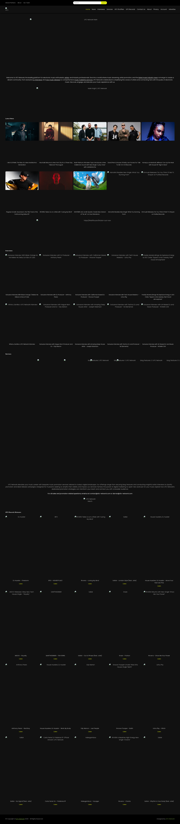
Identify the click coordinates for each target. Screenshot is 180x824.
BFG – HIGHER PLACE (55, 580)
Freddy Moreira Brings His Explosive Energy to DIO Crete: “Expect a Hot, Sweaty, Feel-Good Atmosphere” (158, 297)
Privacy (156, 9)
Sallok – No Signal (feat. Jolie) (20, 801)
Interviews (101, 9)
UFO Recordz (130, 9)
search (104, 3)
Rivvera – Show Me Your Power (159, 656)
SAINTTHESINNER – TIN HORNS (55, 656)
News (94, 9)
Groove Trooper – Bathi (124, 728)
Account (164, 9)
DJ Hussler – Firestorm (21, 580)
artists (67, 78)
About (19, 3)
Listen (21, 583)
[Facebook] (157, 2)
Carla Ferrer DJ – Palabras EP (55, 801)
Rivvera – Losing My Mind (90, 580)
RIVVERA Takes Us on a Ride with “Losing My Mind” (56, 212)
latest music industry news (148, 78)
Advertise (172, 9)
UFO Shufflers (119, 9)
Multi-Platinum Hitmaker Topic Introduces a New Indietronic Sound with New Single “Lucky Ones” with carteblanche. (90, 165)
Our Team (26, 3)
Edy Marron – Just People (90, 728)
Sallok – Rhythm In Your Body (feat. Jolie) (159, 801)
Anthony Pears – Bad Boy (21, 728)
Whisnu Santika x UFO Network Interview (22, 344)
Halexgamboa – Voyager (90, 801)
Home (88, 9)
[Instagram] (152, 2)
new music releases (53, 80)
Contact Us (141, 9)
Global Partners (10, 3)
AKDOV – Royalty (21, 656)
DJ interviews (37, 80)
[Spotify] (167, 2)
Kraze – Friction (124, 656)
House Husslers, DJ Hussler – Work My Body (55, 728)
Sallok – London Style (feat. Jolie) (124, 580)
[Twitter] (162, 2)
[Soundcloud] (173, 2)
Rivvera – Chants (124, 801)
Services (110, 9)
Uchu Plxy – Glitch (159, 728)
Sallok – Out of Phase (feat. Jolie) (90, 656)
